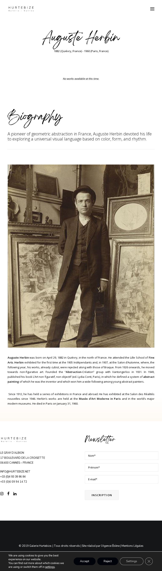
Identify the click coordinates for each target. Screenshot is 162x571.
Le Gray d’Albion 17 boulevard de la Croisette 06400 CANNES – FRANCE (22, 458)
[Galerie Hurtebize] (21, 9)
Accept (84, 561)
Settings (131, 561)
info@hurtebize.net (15, 472)
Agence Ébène (111, 546)
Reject (108, 561)
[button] (152, 9)
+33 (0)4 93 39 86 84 (13, 476)
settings (50, 567)
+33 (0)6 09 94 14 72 (13, 482)
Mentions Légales (132, 546)
